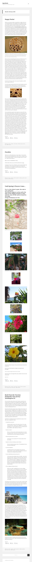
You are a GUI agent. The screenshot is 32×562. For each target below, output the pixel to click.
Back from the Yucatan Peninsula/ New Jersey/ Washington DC (13, 396)
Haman (21, 143)
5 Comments (13, 549)
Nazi (24, 143)
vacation (6, 178)
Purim (5, 144)
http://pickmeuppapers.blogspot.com (20, 26)
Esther (19, 143)
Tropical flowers (13, 387)
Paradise (8, 152)
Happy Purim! (10, 19)
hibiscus (22, 386)
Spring (10, 387)
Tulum (9, 549)
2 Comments (9, 144)
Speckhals (5, 3)
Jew (23, 143)
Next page (28, 555)
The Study (16, 143)
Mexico (6, 549)
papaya (8, 387)
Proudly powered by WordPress (9, 560)
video (8, 178)
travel (8, 549)
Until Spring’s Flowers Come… (15, 186)
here (23, 162)
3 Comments (11, 178)
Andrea (12, 143)
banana (20, 386)
